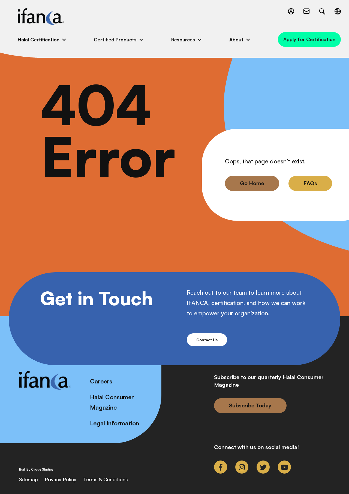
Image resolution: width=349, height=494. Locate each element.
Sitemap (28, 479)
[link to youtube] (284, 467)
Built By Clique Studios (36, 469)
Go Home (252, 183)
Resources (183, 39)
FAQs (310, 183)
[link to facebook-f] (220, 467)
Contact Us (207, 339)
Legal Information (114, 423)
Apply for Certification (309, 39)
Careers (101, 381)
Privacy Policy (60, 479)
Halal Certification (38, 39)
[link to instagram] (241, 467)
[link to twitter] (263, 467)
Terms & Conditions (105, 479)
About (236, 39)
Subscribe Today (250, 405)
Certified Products (115, 39)
